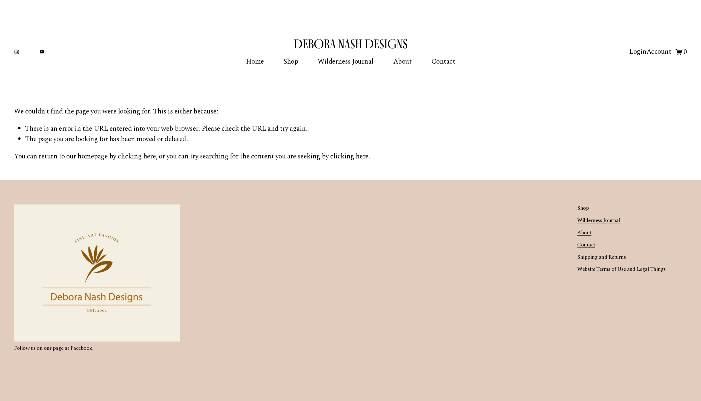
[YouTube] (42, 52)
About (402, 61)
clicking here (137, 156)
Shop (290, 61)
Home (255, 61)
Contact (443, 61)
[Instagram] (16, 52)
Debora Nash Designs (351, 44)
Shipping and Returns (601, 257)
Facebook (81, 348)
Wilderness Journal (346, 61)
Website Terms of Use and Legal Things (621, 269)
